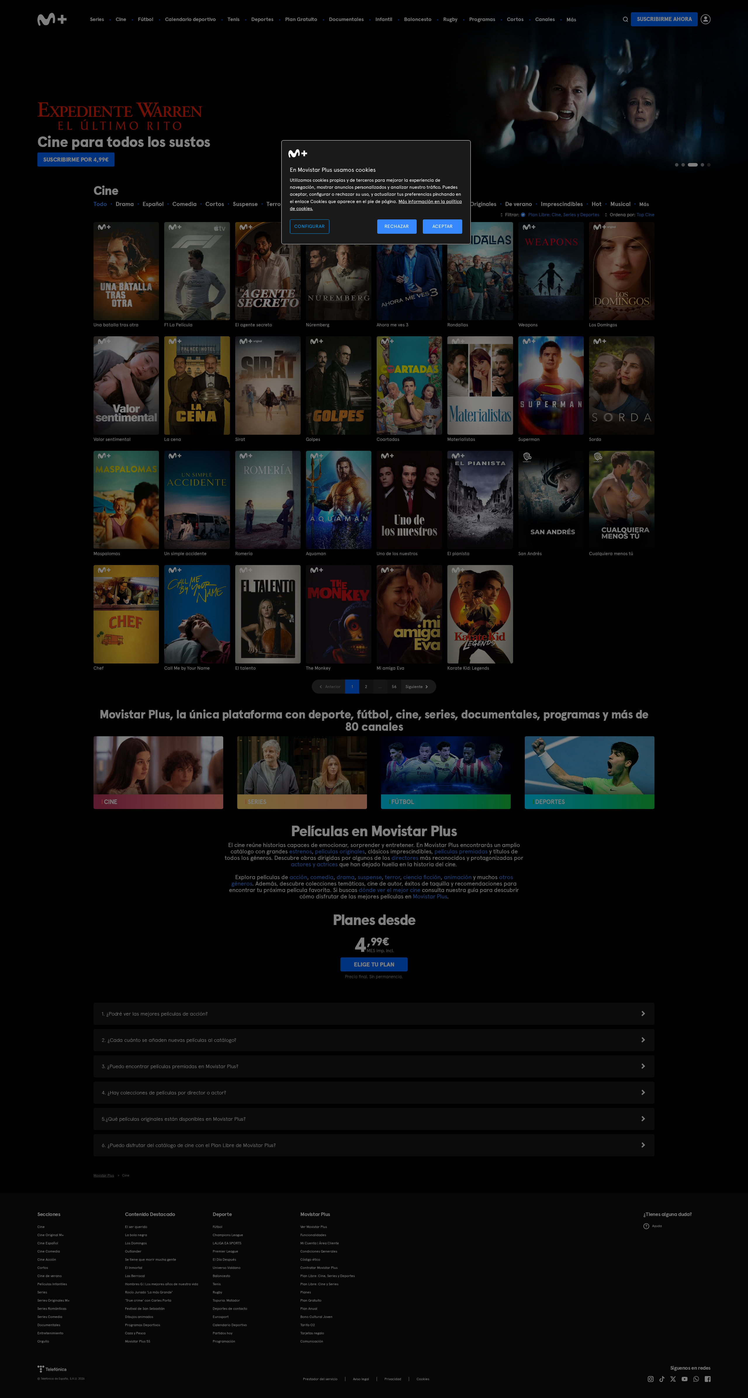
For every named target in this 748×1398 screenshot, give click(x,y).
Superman (529, 439)
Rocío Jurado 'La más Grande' (149, 1292)
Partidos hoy (222, 1333)
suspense (370, 877)
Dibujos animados (139, 1317)
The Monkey (318, 668)
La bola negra (136, 1235)
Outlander (133, 1251)
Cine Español (47, 1243)
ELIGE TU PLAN (374, 964)
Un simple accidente (185, 553)
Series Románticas (51, 1309)
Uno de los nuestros (397, 553)
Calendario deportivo (190, 19)
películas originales (340, 851)
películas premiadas (461, 851)
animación (458, 877)
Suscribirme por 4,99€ (76, 159)
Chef (99, 668)
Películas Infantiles (52, 1284)
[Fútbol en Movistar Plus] (446, 772)
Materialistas (461, 439)
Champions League (228, 1235)
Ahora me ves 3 (392, 325)
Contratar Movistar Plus (318, 1268)
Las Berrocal (135, 1276)
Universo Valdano (226, 1268)
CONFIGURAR (309, 226)
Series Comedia (49, 1317)
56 (394, 686)
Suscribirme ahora (664, 19)
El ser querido (136, 1227)
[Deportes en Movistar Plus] (589, 772)
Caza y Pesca (135, 1333)
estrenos (300, 851)
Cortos (515, 19)
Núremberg (317, 325)
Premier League (225, 1251)
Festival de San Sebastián (145, 1309)
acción (298, 877)
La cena (172, 439)
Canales (545, 19)
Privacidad (393, 1379)
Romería (244, 553)
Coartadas (388, 439)
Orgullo (43, 1341)
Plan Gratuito (301, 19)
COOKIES (423, 1379)
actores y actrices (314, 864)
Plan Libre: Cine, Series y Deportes (327, 1276)
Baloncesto (418, 19)
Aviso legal (361, 1379)
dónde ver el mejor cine (389, 889)
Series (97, 19)
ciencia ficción (422, 877)
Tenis (234, 19)
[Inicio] (52, 19)
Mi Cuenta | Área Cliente (319, 1243)
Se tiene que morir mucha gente (150, 1259)
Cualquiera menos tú (611, 553)
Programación (224, 1341)
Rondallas (457, 325)
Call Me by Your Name (187, 668)
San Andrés (530, 553)
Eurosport (220, 1317)
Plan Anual (308, 1309)
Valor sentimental (112, 439)
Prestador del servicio (320, 1379)
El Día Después (224, 1259)
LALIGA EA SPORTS (227, 1243)
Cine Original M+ (50, 1235)
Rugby (450, 19)
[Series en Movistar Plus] (302, 772)
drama (345, 877)
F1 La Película (178, 325)
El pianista (458, 553)
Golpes (313, 439)
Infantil (383, 19)
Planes (305, 1292)
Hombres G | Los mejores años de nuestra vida (161, 1284)
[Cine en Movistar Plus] (158, 772)
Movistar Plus (430, 896)
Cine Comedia (48, 1251)
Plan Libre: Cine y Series (319, 1284)
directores (405, 857)
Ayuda (657, 1226)
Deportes (262, 19)
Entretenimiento (50, 1333)
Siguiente (414, 686)
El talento (245, 668)
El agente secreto (253, 325)
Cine (121, 19)
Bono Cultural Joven (316, 1317)
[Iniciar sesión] (706, 19)
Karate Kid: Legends (468, 668)
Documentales (346, 19)
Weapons (528, 325)
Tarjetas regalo (312, 1333)
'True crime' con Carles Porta (148, 1300)
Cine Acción (46, 1259)
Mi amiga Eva (390, 668)
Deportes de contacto (230, 1309)
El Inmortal (133, 1268)
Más (571, 19)
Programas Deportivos (142, 1325)
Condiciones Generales (318, 1251)
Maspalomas (107, 553)
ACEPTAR (442, 226)
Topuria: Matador (226, 1300)
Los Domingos (603, 325)
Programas (482, 19)
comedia (321, 877)
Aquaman (316, 553)
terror (392, 877)
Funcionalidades (313, 1235)
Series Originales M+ (53, 1300)
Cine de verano (49, 1276)
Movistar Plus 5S (137, 1341)
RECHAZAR (397, 226)
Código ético (310, 1259)
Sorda (595, 439)
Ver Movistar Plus (313, 1227)
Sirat (240, 439)
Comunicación (311, 1341)
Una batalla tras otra (116, 325)
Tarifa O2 (307, 1325)
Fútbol (145, 19)
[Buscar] (625, 19)
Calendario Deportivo (230, 1325)
